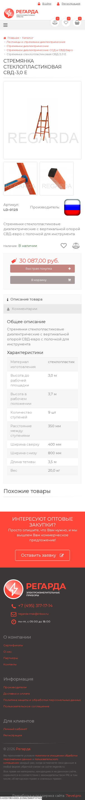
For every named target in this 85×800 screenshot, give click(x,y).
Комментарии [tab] (24, 309)
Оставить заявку (38, 555)
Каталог (28, 37)
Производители (15, 687)
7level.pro (73, 796)
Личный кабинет (15, 729)
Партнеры (10, 658)
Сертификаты (13, 645)
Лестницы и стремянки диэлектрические (36, 42)
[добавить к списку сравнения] (76, 245)
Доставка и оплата (16, 693)
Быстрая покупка (39, 268)
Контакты (10, 664)
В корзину (38, 280)
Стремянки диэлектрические (28, 46)
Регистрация (71, 3)
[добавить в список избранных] (64, 245)
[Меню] (5, 24)
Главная (13, 37)
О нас (7, 651)
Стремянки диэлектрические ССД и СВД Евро (40, 50)
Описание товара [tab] (26, 299)
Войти (46, 3)
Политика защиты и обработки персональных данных (42, 700)
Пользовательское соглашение (26, 706)
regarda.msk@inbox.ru (33, 613)
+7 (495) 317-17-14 (35, 605)
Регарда (23, 749)
